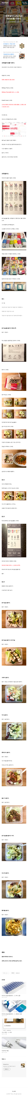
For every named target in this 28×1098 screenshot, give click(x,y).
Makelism (5, 2)
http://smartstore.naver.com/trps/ (11, 52)
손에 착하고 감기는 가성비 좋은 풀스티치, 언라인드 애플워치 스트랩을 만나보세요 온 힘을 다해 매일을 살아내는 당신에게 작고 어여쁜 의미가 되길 (9, 57)
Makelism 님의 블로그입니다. (9, 1066)
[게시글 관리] (8, 973)
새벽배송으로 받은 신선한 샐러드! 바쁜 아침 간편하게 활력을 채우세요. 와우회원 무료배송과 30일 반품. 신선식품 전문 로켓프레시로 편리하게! (9, 46)
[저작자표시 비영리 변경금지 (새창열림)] (18, 973)
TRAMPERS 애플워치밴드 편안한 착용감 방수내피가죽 (9, 54)
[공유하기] (6, 973)
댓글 (4, 1059)
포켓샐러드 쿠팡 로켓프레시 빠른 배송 (9, 44)
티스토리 (14, 1091)
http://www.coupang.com (9, 41)
